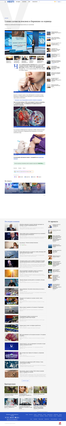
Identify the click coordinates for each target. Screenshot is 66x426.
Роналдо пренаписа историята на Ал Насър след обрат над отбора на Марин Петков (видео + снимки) (57, 263)
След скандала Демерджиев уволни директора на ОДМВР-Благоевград (55, 67)
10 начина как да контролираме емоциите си (25, 395)
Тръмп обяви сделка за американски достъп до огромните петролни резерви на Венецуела (32, 234)
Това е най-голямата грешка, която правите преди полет (55, 38)
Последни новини (12, 221)
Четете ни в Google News (13, 419)
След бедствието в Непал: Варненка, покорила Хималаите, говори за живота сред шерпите (57, 286)
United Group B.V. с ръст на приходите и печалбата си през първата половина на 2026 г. (32, 344)
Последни (18, 1)
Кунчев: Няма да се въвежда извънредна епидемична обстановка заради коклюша (38, 191)
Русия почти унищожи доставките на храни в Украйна (55, 73)
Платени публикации (54, 419)
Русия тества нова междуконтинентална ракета (55, 85)
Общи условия (41, 419)
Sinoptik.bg (42, 415)
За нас (31, 419)
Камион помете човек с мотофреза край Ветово (30, 325)
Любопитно (34, 1)
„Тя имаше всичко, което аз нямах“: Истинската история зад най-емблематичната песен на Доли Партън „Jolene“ (32, 261)
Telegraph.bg (59, 415)
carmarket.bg (53, 63)
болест (24, 168)
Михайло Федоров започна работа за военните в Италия (32, 279)
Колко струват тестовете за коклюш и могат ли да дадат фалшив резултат (10, 191)
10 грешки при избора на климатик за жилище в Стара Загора (25, 407)
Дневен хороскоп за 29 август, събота (56, 256)
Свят (29, 1)
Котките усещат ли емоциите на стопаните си (56, 225)
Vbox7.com (31, 414)
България (24, 1)
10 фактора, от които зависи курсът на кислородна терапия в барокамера (39, 407)
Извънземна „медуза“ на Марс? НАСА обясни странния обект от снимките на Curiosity (32, 371)
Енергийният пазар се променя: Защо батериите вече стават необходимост (55, 55)
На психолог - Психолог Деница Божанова (29, 242)
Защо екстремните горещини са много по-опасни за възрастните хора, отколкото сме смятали (31, 271)
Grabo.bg (46, 415)
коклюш (15, 168)
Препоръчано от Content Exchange (41, 411)
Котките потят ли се (57, 230)
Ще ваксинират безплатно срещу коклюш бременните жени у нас (24, 191)
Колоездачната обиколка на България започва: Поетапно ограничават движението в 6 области (56, 278)
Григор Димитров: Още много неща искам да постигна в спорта (32, 289)
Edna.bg (54, 415)
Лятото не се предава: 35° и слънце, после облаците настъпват (56, 43)
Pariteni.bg (50, 415)
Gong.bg (35, 414)
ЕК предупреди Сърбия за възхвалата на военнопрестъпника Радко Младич (29, 317)
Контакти (60, 419)
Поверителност (46, 419)
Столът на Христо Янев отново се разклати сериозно (56, 270)
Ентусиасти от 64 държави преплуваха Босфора (57, 245)
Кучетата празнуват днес (39, 394)
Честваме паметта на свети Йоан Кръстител (57, 251)
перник (20, 168)
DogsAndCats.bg (49, 414)
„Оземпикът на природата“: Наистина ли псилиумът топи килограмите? (55, 50)
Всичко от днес (26, 380)
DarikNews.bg (40, 414)
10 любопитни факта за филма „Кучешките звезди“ (11, 395)
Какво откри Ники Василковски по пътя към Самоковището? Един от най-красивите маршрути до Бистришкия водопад (57, 238)
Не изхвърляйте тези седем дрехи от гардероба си (10, 407)
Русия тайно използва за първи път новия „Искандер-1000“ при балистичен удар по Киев (33, 252)
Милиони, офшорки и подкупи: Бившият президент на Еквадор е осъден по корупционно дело (32, 225)
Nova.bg (44, 414)
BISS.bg (60, 414)
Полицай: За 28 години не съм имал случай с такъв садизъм (31, 299)
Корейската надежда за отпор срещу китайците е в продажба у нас (56, 61)
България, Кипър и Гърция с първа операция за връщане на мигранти (56, 79)
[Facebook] (61, 420)
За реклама (35, 419)
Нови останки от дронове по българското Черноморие (32, 307)
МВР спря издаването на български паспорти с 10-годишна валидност (33, 335)
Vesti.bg (10, 2)
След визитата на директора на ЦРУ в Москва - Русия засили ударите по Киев (31, 362)
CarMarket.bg (56, 414)
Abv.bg (27, 414)
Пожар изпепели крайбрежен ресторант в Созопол (56, 32)
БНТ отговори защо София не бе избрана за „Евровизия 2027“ (32, 353)
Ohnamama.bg (36, 415)
